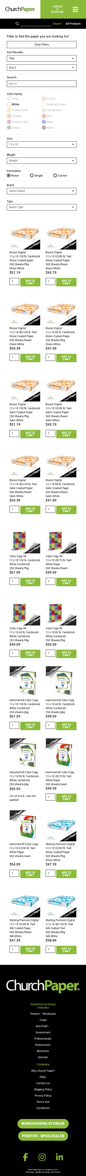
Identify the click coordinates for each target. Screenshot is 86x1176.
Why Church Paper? (43, 1070)
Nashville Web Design (42, 1172)
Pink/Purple (20, 122)
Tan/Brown (54, 110)
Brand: (11, 185)
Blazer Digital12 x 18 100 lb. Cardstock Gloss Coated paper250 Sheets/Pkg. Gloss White (24, 260)
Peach (51, 98)
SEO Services (56, 1172)
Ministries (43, 1051)
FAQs (43, 1077)
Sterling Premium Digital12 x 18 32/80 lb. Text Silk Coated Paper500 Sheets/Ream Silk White (24, 928)
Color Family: (14, 94)
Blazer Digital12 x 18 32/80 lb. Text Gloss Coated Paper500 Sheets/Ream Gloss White (58, 260)
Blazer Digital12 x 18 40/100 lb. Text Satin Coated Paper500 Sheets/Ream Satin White (23, 488)
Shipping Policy (43, 1089)
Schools (43, 1057)
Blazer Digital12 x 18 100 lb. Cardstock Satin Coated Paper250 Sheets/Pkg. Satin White (24, 412)
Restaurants (42, 1044)
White (15, 104)
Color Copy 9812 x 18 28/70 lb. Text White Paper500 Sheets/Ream (58, 562)
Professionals (42, 1038)
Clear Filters (41, 44)
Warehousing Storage (43, 1123)
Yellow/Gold (20, 110)
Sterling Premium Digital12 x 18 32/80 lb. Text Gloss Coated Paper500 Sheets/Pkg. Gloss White (60, 852)
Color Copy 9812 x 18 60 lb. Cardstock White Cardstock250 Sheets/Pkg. (24, 634)
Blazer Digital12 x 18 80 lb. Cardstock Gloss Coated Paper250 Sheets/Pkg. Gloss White (60, 336)
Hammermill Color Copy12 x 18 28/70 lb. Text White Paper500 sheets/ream (60, 778)
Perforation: (14, 171)
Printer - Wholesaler (43, 1136)
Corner (62, 175)
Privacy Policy (43, 1095)
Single (38, 175)
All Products (73, 23)
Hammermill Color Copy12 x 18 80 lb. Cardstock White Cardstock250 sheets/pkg (24, 778)
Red (49, 116)
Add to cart (30, 282)
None (15, 175)
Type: (10, 201)
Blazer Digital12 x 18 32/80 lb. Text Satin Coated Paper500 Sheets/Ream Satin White (58, 412)
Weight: (11, 154)
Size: (10, 138)
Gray (15, 98)
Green (16, 127)
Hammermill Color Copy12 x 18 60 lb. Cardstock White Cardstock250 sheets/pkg (60, 706)
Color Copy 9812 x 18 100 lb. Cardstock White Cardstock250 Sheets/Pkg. (24, 562)
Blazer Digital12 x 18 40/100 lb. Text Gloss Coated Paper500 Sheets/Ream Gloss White (23, 336)
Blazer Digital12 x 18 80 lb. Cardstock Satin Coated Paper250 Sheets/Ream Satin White (60, 488)
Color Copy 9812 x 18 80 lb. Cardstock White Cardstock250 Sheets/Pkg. (60, 634)
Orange (17, 116)
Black (50, 127)
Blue (50, 122)
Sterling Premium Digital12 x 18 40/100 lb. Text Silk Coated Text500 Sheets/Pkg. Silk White (60, 928)
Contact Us (43, 1083)
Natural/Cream (56, 104)
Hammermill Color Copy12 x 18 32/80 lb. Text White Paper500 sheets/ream (23, 850)
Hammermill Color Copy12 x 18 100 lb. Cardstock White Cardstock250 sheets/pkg (24, 706)
